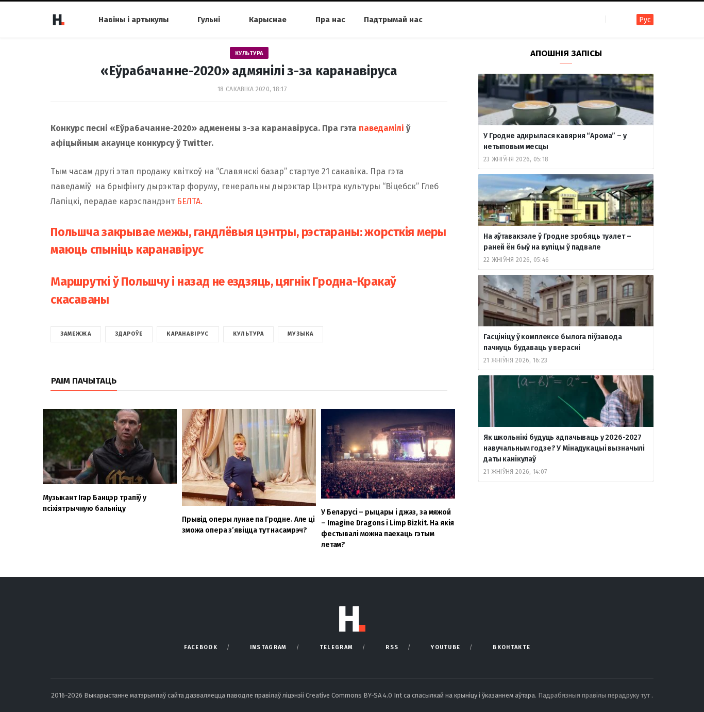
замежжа (75, 333)
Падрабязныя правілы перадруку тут (594, 695)
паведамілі (381, 128)
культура (248, 333)
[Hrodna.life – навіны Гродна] (58, 19)
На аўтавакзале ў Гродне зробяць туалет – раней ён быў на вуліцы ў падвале (557, 242)
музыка (300, 333)
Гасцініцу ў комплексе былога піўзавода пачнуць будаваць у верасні (552, 342)
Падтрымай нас (393, 19)
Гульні (208, 19)
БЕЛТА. (190, 201)
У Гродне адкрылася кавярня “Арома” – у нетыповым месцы (555, 141)
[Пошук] (615, 19)
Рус (645, 19)
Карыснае (268, 19)
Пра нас (330, 19)
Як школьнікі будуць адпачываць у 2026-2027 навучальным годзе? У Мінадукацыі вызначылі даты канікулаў (564, 448)
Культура (249, 53)
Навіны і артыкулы (133, 19)
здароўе (129, 333)
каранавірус (187, 333)
